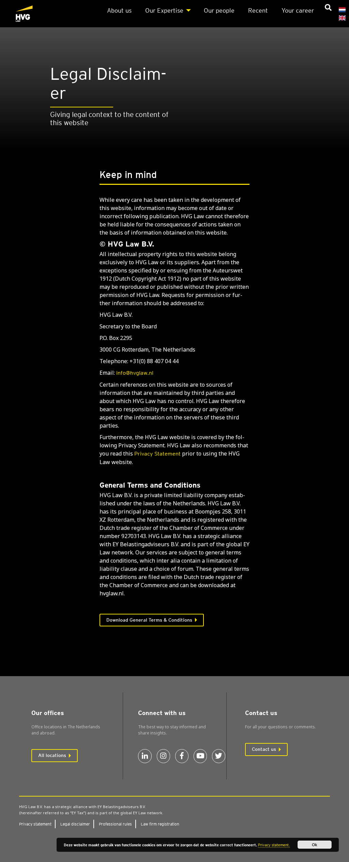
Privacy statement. (274, 845)
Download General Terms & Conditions (149, 620)
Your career (298, 10)
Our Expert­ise (164, 10)
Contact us (264, 749)
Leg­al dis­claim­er (75, 824)
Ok (314, 845)
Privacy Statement (157, 453)
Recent (258, 10)
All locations (52, 755)
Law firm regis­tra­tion (160, 824)
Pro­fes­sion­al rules (115, 824)
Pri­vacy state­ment (35, 824)
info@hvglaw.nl (134, 373)
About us (119, 10)
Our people (219, 10)
